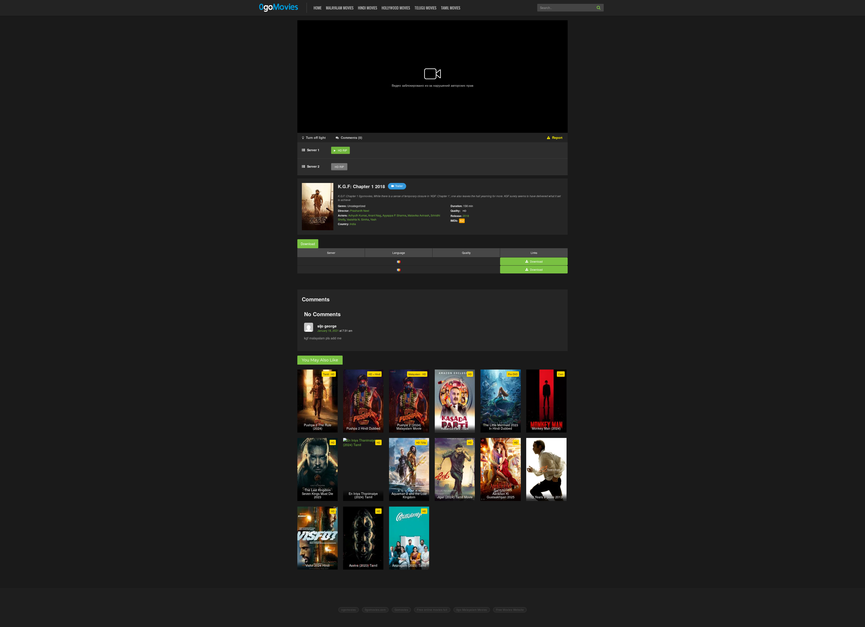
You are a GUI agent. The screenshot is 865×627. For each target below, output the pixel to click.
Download (308, 243)
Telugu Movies (425, 8)
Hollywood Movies (396, 8)
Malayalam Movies (339, 8)
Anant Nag (374, 215)
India (353, 224)
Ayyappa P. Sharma (394, 215)
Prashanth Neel (359, 210)
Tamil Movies (450, 8)
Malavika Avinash (418, 215)
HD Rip (342, 150)
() (351, 137)
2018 (466, 216)
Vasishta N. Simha (358, 219)
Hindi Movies (367, 8)
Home (317, 8)
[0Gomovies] (279, 7)
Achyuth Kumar (357, 215)
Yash (373, 219)
